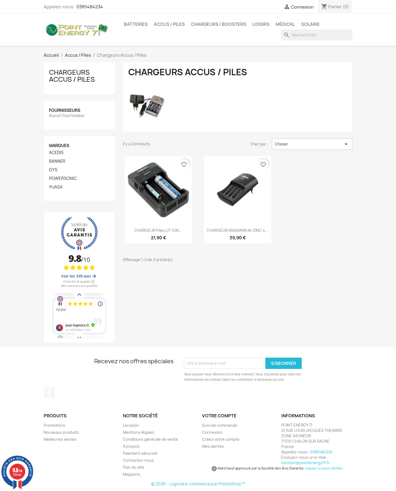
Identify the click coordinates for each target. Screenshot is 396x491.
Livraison (131, 425)
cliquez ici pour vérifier (323, 468)
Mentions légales (138, 432)
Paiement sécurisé (140, 453)
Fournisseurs (64, 110)
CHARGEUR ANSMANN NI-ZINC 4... (237, 230)
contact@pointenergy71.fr (305, 462)
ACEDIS (56, 152)
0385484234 (90, 7)
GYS (53, 170)
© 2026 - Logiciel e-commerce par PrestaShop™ (198, 484)
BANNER (57, 161)
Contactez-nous (138, 460)
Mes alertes (213, 446)
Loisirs (260, 24)
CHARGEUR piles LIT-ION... (158, 230)
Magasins (131, 474)
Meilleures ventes (60, 439)
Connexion (212, 432)
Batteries (136, 24)
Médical (285, 24)
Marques (59, 145)
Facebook (49, 392)
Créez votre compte (220, 439)
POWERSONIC (63, 178)
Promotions (54, 425)
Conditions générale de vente (150, 439)
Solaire (310, 24)
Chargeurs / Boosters (218, 24)
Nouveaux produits (61, 432)
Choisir (312, 144)
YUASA (55, 187)
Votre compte (219, 416)
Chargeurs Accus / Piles (72, 76)
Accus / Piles (169, 24)
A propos (131, 446)
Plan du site (133, 467)
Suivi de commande (219, 425)
